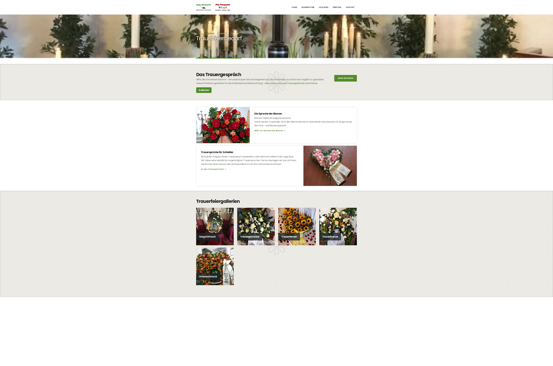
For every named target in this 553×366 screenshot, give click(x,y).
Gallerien (204, 90)
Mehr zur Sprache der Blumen (269, 130)
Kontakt (350, 7)
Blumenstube (308, 7)
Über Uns (337, 7)
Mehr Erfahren (345, 78)
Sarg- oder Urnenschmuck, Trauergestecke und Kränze (287, 83)
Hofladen (323, 7)
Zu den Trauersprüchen (212, 169)
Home (294, 7)
